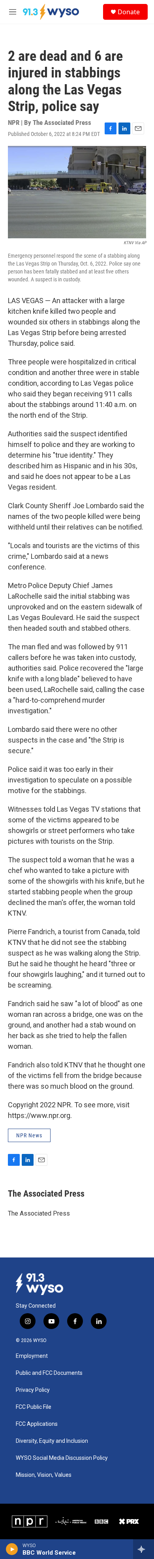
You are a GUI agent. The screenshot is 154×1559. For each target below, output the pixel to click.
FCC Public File (33, 1407)
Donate (129, 11)
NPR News (29, 1135)
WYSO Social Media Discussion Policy (62, 1458)
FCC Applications (37, 1424)
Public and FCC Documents (49, 1373)
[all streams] (143, 1549)
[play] (12, 1549)
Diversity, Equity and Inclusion (52, 1441)
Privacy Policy (33, 1390)
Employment (32, 1356)
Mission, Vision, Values (43, 1475)
